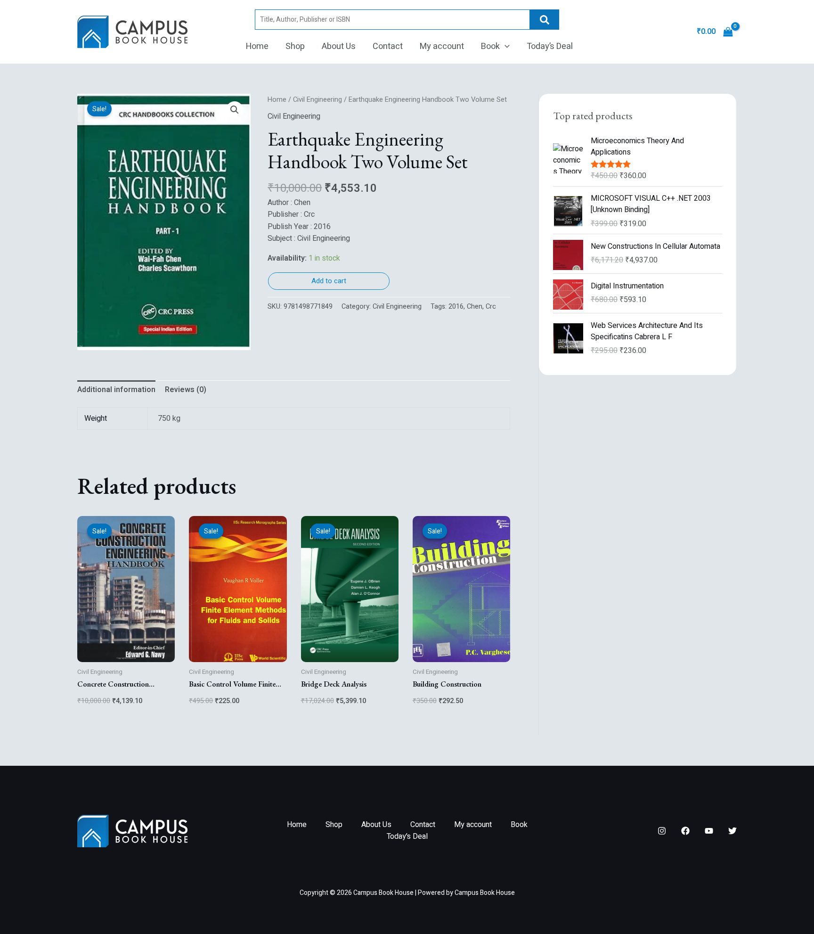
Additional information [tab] (116, 389)
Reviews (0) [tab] (185, 389)
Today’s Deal (550, 46)
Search (544, 19)
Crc (491, 306)
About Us (339, 46)
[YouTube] (709, 831)
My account (442, 46)
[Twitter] (732, 831)
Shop (295, 46)
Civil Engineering (317, 100)
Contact (388, 46)
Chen (474, 306)
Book (490, 46)
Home (257, 46)
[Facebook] (685, 831)
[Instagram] (662, 831)
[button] (505, 47)
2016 (456, 306)
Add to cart (328, 281)
